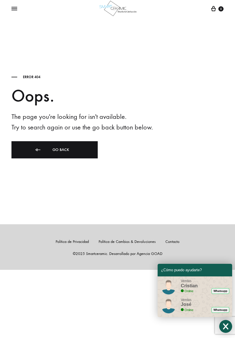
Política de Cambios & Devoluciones (127, 241)
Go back (60, 149)
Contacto (172, 241)
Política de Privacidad (72, 241)
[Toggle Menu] (14, 9)
